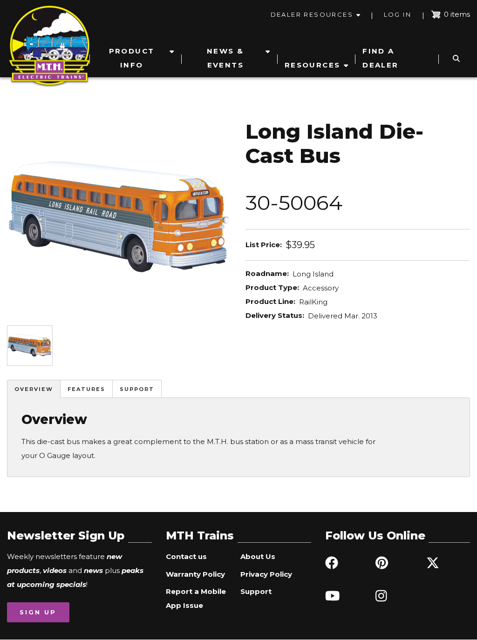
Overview (33, 389)
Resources (313, 65)
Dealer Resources (312, 14)
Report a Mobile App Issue (196, 598)
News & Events (225, 58)
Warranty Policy (195, 574)
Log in (397, 14)
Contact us (186, 556)
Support (137, 389)
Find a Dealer (380, 58)
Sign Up (38, 612)
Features (86, 389)
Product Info (132, 58)
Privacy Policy (266, 574)
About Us (257, 556)
